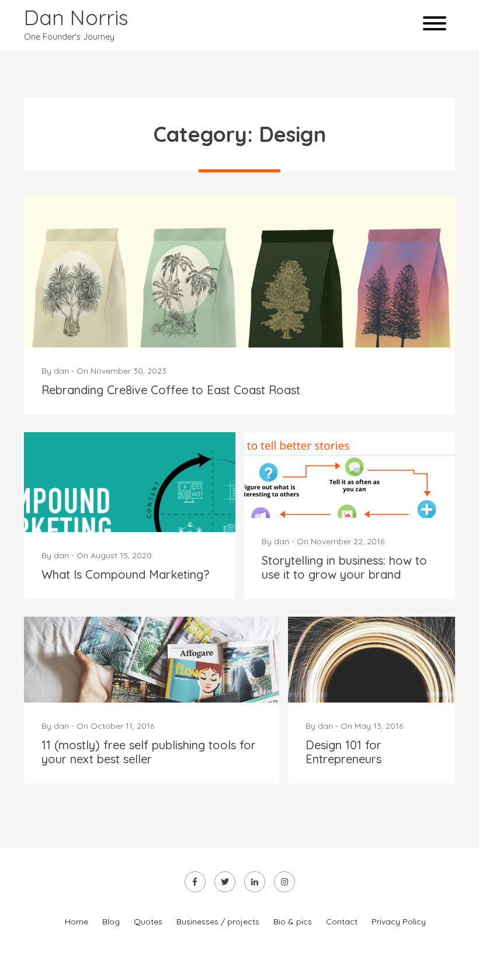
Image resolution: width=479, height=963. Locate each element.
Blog (111, 921)
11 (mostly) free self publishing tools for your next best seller (148, 752)
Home (76, 921)
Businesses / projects (217, 921)
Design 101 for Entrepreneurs (343, 752)
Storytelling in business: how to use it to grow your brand (344, 567)
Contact (341, 921)
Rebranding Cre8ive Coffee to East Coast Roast (170, 390)
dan (61, 371)
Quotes (148, 921)
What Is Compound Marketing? (125, 574)
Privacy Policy (399, 921)
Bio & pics (292, 921)
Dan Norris (76, 17)
